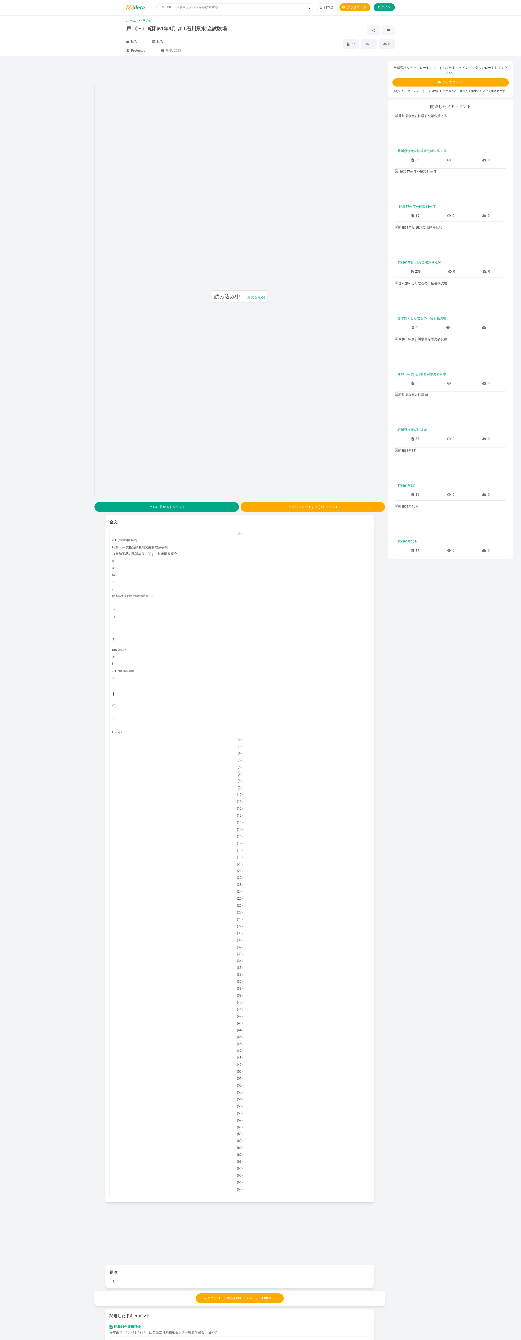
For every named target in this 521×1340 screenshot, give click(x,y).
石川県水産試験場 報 (412, 430)
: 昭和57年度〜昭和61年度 (416, 207)
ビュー (118, 1281)
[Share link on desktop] (373, 30)
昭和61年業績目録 (127, 1327)
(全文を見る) (256, 297)
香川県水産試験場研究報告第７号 (421, 151)
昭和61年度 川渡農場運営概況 (419, 262)
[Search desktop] (308, 7)
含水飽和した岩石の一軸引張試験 (421, 318)
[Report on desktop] (388, 30)
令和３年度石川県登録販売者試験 (421, 374)
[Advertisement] (49, 122)
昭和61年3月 (406, 486)
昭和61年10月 (407, 541)
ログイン (384, 7)
